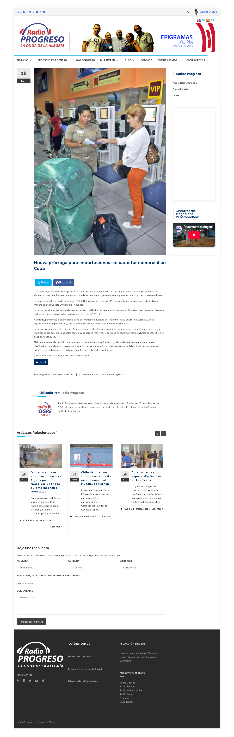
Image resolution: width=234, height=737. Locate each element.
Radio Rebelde (128, 686)
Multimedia (108, 60)
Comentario (25, 590)
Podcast (146, 60)
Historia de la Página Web (83, 681)
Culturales (136, 508)
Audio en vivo (181, 88)
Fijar (60, 374)
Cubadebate (127, 701)
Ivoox (176, 95)
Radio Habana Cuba (131, 690)
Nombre (23, 560)
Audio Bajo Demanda (185, 82)
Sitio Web (126, 560)
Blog (128, 60)
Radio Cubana (127, 682)
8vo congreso (85, 60)
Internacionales (44, 520)
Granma (124, 698)
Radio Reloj (126, 694)
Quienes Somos (167, 60)
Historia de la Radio (79, 656)
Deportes (85, 516)
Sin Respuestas (89, 374)
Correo (73, 560)
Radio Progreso (114, 374)
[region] (142, 37)
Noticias (22, 60)
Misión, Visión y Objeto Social (85, 668)
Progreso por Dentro (52, 60)
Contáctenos (195, 60)
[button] (142, 37)
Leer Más (55, 526)
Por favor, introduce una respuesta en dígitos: (49, 575)
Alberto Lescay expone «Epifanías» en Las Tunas (146, 476)
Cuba (54, 374)
